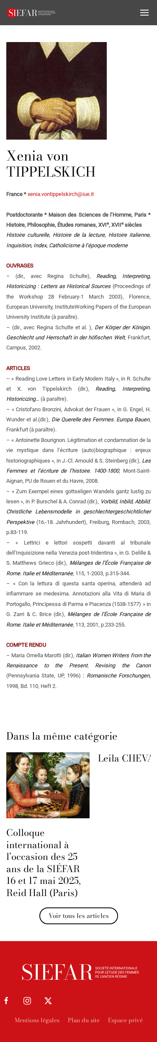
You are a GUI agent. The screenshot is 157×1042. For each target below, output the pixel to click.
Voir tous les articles (79, 915)
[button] (144, 12)
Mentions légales (37, 1020)
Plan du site (84, 1020)
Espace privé (125, 1020)
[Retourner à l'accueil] (31, 12)
